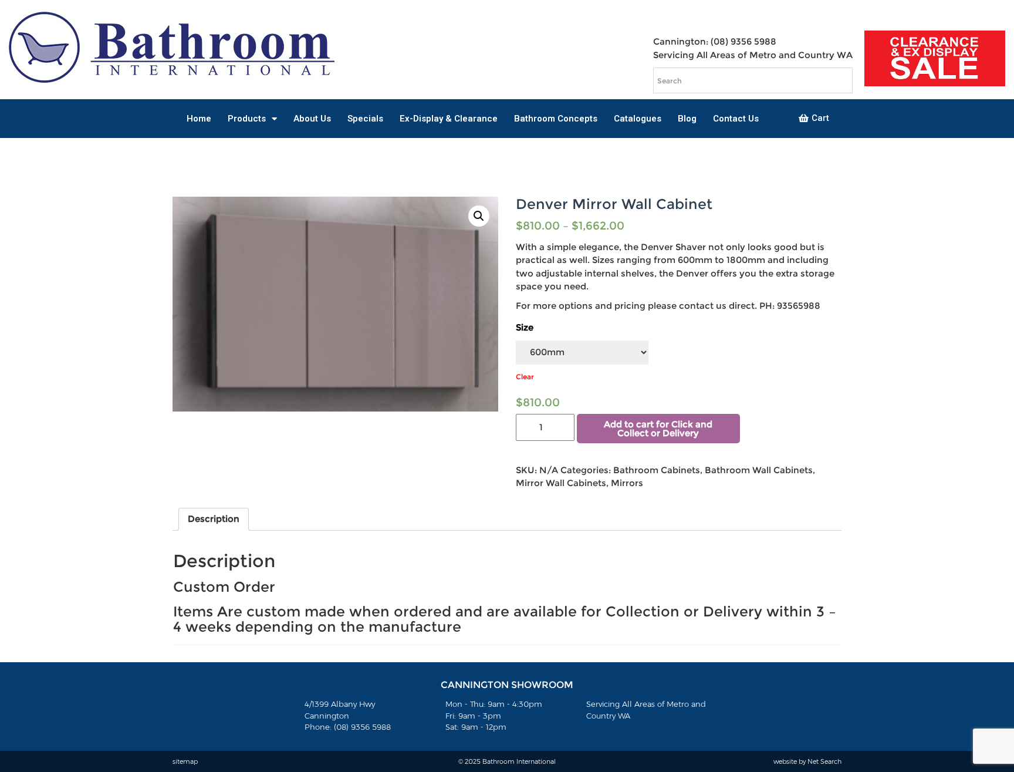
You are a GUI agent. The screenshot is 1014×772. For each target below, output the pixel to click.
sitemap (185, 761)
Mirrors (627, 482)
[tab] (213, 519)
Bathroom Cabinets (656, 470)
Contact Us (736, 118)
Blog (687, 118)
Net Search (824, 761)
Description (213, 518)
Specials (365, 118)
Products (247, 118)
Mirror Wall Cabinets (561, 482)
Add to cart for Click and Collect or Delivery (658, 429)
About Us (312, 118)
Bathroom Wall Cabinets (759, 470)
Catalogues (637, 118)
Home (199, 118)
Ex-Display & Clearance (449, 118)
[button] (814, 118)
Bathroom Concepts (555, 118)
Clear (525, 376)
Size (524, 327)
